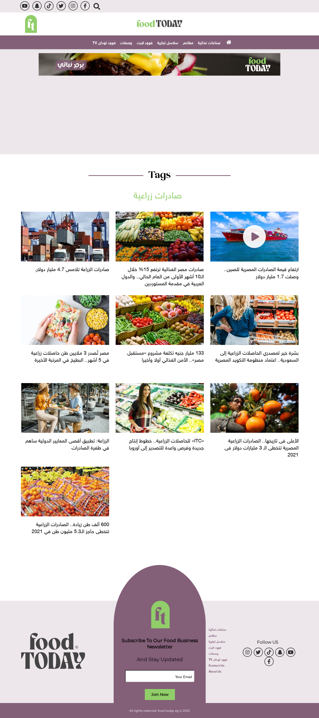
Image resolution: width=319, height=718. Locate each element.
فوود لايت (145, 42)
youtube (24, 5)
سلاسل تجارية (167, 42)
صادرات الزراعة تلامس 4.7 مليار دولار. (72, 268)
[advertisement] (159, 64)
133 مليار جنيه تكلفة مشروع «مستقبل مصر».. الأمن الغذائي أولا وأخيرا (165, 355)
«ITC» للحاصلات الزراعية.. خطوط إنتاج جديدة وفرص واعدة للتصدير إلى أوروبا (166, 443)
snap (37, 5)
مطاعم (188, 42)
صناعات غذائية (209, 42)
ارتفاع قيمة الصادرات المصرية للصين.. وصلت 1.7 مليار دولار (261, 272)
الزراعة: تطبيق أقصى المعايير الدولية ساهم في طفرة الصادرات (67, 443)
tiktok (49, 5)
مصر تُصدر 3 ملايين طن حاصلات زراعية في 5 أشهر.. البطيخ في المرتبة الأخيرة (70, 355)
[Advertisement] (159, 113)
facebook (85, 5)
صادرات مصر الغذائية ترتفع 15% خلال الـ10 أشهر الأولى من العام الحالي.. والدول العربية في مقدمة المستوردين (163, 275)
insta (73, 5)
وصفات (126, 42)
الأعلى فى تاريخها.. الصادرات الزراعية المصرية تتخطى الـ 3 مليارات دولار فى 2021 (262, 446)
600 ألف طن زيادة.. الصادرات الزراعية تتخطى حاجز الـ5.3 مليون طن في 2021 (70, 527)
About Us (215, 671)
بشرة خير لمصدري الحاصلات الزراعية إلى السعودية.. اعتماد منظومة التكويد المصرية (257, 355)
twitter (61, 5)
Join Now (159, 694)
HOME (228, 41)
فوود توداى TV (104, 42)
